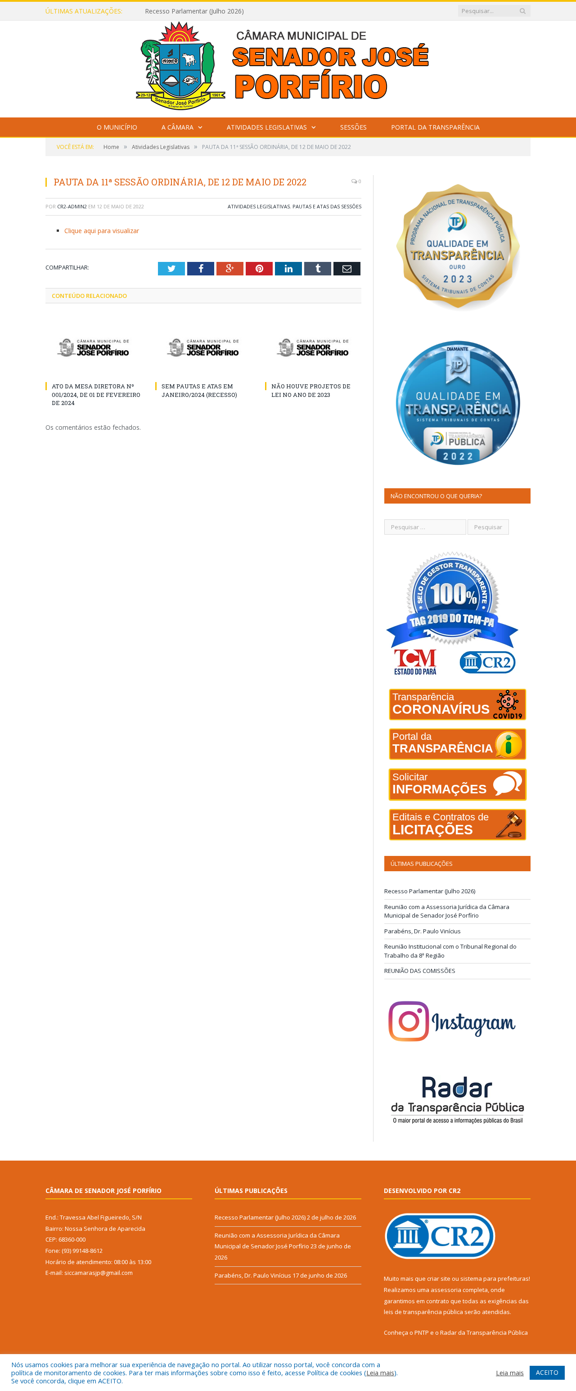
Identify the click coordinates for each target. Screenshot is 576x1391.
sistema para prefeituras (494, 1278)
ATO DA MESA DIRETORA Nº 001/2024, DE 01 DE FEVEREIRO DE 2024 (96, 394)
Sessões (353, 127)
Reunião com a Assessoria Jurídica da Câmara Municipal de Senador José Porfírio (248, 11)
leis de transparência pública (423, 1312)
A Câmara (178, 127)
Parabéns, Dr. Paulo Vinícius (422, 931)
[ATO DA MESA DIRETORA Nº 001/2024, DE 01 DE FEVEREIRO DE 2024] (93, 347)
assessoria (446, 1290)
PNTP (421, 1332)
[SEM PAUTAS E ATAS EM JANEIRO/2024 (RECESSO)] (203, 347)
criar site (438, 1278)
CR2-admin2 (72, 206)
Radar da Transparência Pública (484, 1332)
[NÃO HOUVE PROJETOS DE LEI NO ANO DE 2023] (313, 347)
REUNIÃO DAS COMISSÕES (419, 971)
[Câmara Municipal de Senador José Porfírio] (288, 66)
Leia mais (380, 1372)
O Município (117, 127)
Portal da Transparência (435, 127)
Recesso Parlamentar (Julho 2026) (429, 891)
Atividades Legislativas (267, 127)
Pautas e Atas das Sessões (326, 206)
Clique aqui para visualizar (101, 230)
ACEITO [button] (547, 1372)
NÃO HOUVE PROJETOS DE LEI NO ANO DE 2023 (311, 390)
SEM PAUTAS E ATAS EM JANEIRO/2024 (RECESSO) (199, 390)
